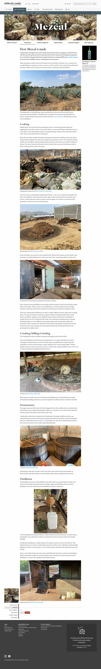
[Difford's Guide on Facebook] (10, 656)
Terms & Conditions (45, 624)
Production (27, 42)
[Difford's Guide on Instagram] (6, 656)
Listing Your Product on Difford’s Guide (27, 627)
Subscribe (27, 612)
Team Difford (21, 632)
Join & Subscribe (8, 627)
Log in (5, 626)
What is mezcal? (12, 42)
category (41, 420)
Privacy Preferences (9, 629)
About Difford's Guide (23, 624)
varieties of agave (72, 57)
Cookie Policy (44, 629)
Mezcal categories (42, 42)
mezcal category (58, 116)
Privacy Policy (44, 627)
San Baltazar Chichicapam (44, 191)
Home (5, 624)
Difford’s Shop (7, 631)
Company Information (23, 631)
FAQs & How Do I (22, 626)
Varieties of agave (73, 42)
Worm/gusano (88, 42)
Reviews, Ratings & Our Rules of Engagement (51, 626)
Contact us (20, 634)
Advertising (21, 629)
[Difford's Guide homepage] (12, 3)
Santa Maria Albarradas (33, 394)
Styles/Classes (58, 42)
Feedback (20, 635)
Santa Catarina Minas (37, 251)
